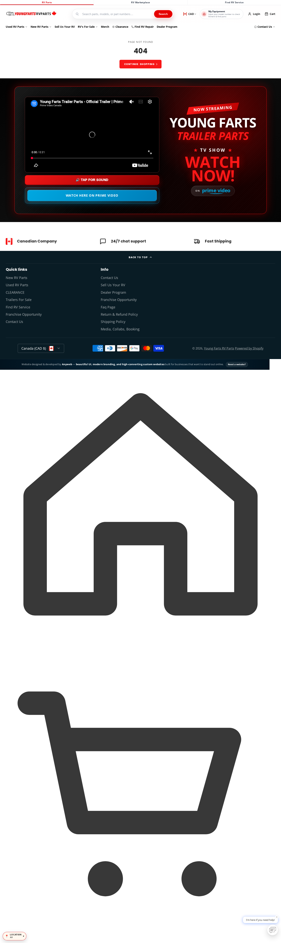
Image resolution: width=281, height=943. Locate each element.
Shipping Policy (113, 321)
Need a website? (237, 364)
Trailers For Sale (19, 299)
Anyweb (67, 364)
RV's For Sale (86, 26)
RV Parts (47, 2)
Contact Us (264, 26)
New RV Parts (39, 26)
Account (254, 14)
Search (163, 13)
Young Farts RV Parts (219, 348)
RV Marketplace (140, 2)
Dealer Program (167, 26)
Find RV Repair (144, 26)
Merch (105, 26)
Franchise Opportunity (24, 314)
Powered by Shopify (249, 348)
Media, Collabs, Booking (120, 329)
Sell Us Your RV (65, 26)
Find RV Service (234, 2)
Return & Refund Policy (119, 314)
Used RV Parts (15, 26)
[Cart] (140, 936)
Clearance (121, 26)
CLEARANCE (15, 292)
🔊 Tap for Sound (92, 180)
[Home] (31, 14)
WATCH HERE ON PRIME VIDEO (92, 195)
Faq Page (108, 307)
